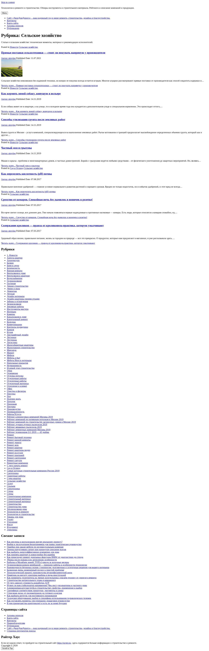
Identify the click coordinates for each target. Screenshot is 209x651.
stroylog (8, 58)
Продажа (11, 406)
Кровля (10, 329)
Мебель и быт (13, 358)
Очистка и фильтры (16, 391)
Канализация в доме (16, 317)
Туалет (10, 519)
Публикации (13, 28)
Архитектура (13, 260)
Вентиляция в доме (16, 273)
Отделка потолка (15, 376)
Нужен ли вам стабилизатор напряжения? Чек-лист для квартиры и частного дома (47, 585)
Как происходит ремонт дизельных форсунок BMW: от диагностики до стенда (45, 557)
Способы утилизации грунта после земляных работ (33, 119)
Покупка (11, 394)
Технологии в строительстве (21, 514)
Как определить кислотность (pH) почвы (26, 173)
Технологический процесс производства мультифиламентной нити (39, 572)
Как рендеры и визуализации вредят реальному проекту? (34, 542)
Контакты (11, 20)
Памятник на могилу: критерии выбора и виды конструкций (36, 575)
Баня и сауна (13, 265)
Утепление (12, 522)
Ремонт (10, 435)
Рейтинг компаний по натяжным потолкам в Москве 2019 (35, 419)
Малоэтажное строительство (21, 347)
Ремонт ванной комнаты (19, 440)
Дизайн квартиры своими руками (23, 299)
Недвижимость (14, 365)
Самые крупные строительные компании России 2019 (33, 470)
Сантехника (12, 473)
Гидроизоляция (14, 281)
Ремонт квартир (14, 447)
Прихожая (12, 404)
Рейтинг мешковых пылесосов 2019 (24, 427)
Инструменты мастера (17, 309)
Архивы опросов (15, 26)
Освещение (12, 373)
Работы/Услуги (14, 414)
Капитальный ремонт (17, 319)
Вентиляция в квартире (18, 276)
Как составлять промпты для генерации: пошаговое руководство (38, 601)
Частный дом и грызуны (16, 147)
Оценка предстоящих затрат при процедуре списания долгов (36, 549)
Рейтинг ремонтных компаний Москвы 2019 (28, 429)
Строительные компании (19, 496)
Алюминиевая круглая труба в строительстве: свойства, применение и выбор (44, 588)
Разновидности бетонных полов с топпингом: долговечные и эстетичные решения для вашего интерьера (58, 567)
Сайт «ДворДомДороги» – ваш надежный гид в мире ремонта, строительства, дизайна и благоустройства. (58, 18)
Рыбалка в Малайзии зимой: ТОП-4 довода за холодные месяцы (38, 562)
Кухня (10, 332)
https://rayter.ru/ (64, 643)
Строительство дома (17, 506)
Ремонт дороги (14, 442)
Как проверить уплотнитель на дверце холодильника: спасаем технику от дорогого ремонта (51, 577)
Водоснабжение (14, 278)
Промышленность (15, 411)
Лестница (11, 337)
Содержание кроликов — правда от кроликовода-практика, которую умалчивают (52, 225)
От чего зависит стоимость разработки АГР (28, 583)
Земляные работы (15, 306)
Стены (10, 491)
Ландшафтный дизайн (17, 335)
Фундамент (12, 527)
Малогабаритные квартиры (20, 345)
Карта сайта (12, 23)
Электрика (12, 529)
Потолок (11, 401)
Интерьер (11, 311)
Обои (9, 370)
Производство (14, 409)
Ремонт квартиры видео (18, 450)
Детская (11, 294)
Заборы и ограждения (17, 301)
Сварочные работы (16, 476)
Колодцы (11, 322)
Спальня (11, 486)
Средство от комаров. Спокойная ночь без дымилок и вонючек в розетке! (47, 199)
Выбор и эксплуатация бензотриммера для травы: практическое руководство (44, 544)
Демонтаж (12, 291)
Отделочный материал (18, 383)
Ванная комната (14, 270)
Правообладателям (16, 623)
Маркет (10, 353)
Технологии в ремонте (18, 512)
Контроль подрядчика (17, 327)
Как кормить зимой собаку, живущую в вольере (31, 93)
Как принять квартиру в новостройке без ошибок (31, 554)
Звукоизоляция (14, 304)
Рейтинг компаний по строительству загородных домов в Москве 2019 (41, 422)
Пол (9, 396)
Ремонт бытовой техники (19, 437)
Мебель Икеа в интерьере (19, 360)
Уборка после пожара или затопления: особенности (32, 560)
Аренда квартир (14, 258)
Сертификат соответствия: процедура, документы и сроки (35, 590)
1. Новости (12, 255)
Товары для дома (15, 517)
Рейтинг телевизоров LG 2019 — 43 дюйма (28, 432)
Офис (9, 388)
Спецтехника (13, 488)
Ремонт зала (12, 445)
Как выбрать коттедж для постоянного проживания (32, 595)
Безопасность (13, 268)
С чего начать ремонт (17, 465)
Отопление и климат (17, 386)
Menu (4, 13)
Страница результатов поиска (21, 631)
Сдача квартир (14, 478)
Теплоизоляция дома (17, 509)
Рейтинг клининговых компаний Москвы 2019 (30, 417)
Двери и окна (13, 288)
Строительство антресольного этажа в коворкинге (31, 580)
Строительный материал (19, 499)
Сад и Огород (16, 168)
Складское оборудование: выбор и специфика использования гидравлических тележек (49, 598)
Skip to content (8, 2)
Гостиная (11, 283)
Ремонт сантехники (16, 458)
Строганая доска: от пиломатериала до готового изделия (34, 593)
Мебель (10, 355)
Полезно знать (14, 399)
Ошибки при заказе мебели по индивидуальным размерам (35, 547)
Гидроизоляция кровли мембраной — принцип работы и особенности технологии (47, 565)
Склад (10, 483)
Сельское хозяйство (28, 47)
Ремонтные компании (17, 463)
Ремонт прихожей (15, 455)
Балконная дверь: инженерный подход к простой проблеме (35, 570)
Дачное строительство (17, 286)
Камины (11, 314)
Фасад (10, 524)
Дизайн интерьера (15, 296)
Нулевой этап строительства (20, 368)
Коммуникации (14, 324)
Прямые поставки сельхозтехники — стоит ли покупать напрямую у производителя (53, 52)
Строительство (14, 504)
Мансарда (11, 350)
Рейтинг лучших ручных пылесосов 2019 (27, 424)
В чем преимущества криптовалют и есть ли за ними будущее (37, 603)
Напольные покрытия (17, 363)
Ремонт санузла (14, 460)
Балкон (10, 263)
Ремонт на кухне (15, 453)
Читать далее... (49, 85)
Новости (14, 47)
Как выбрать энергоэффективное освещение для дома (33, 552)
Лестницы (12, 340)
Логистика (12, 342)
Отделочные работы (16, 378)
